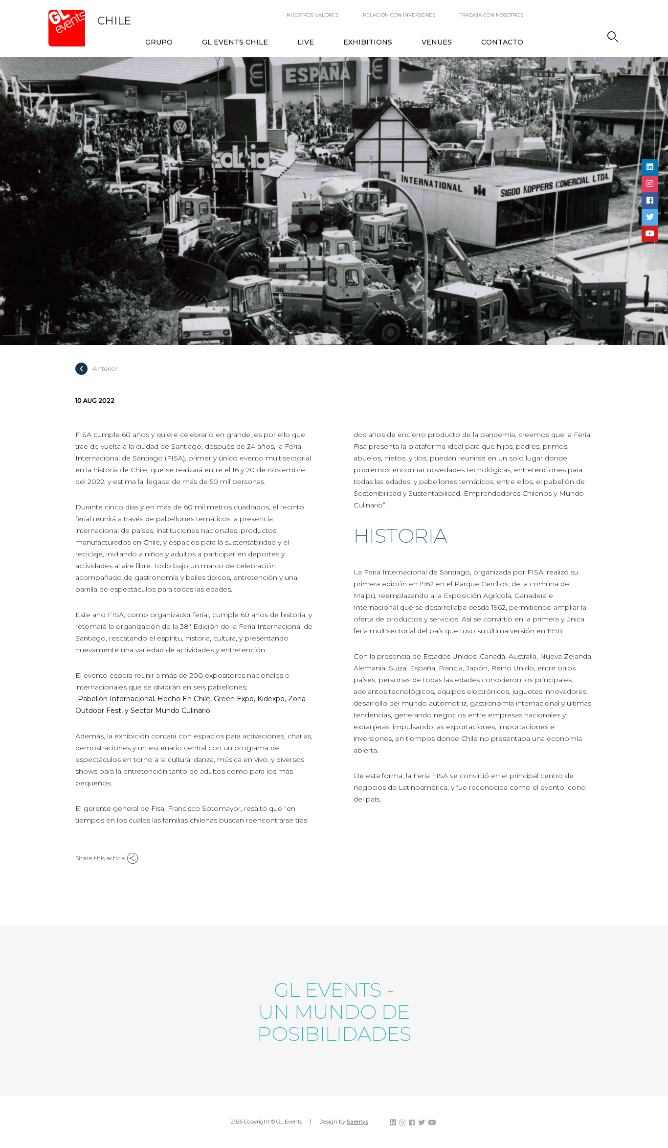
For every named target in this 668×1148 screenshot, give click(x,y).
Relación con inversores (399, 15)
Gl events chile (235, 42)
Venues (437, 42)
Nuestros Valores (312, 15)
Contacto (502, 42)
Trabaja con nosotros (491, 15)
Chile (114, 21)
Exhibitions (367, 42)
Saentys (357, 1121)
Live (305, 42)
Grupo (159, 42)
